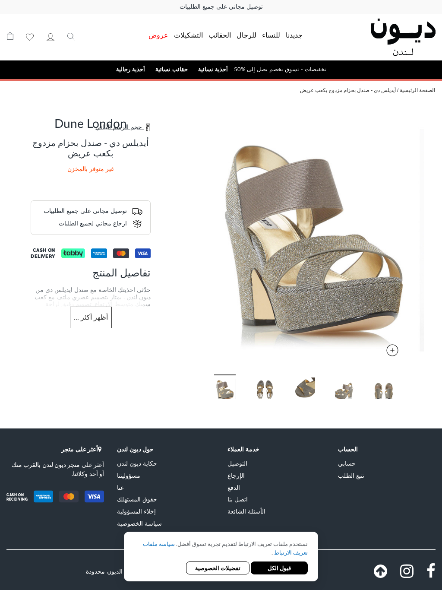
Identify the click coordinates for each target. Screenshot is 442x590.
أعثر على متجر (79, 449)
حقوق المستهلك (137, 499)
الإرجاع (236, 475)
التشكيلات (188, 35)
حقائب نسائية (171, 69)
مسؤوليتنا (128, 475)
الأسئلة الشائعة (246, 511)
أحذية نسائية (213, 69)
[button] (274, 387)
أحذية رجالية (130, 69)
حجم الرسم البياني (119, 127)
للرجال (246, 35)
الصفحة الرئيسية (417, 90)
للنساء (271, 35)
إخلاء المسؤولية (136, 511)
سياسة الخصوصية (139, 523)
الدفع (233, 487)
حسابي (50, 37)
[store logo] (394, 37)
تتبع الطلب (351, 475)
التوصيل (237, 463)
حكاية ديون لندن (137, 463)
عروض (158, 35)
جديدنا (294, 35)
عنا (120, 487)
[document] (221, 557)
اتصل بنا (237, 499)
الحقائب (219, 35)
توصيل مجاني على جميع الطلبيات (221, 7)
